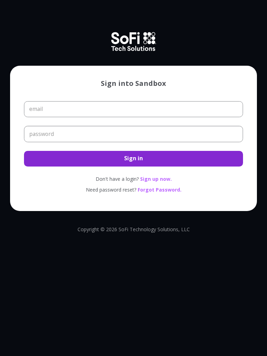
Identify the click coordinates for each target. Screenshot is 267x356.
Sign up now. (156, 179)
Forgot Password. (159, 189)
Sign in (133, 158)
